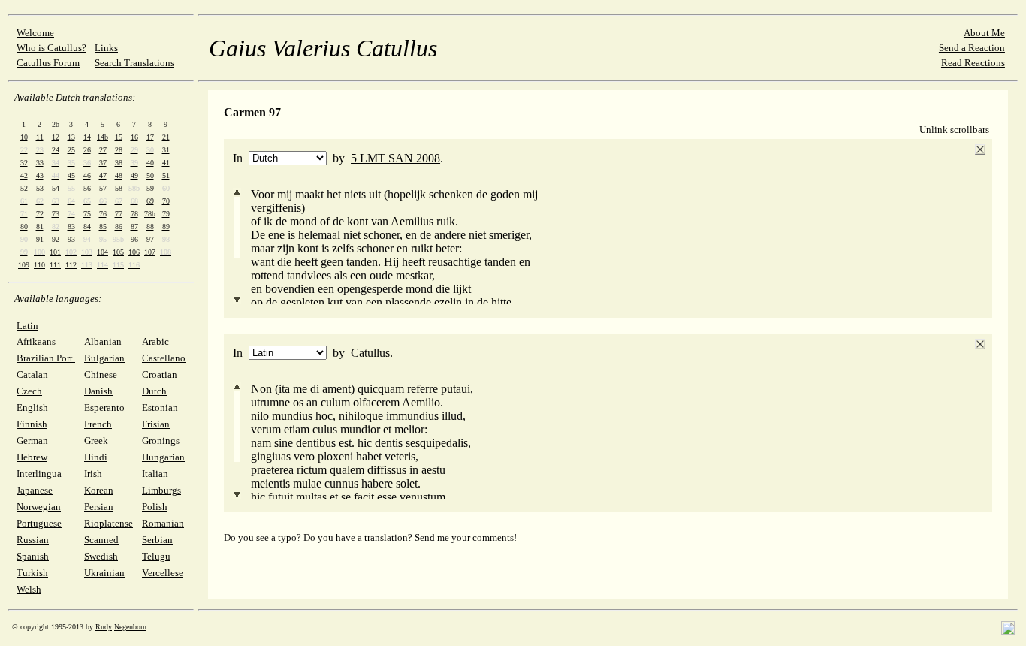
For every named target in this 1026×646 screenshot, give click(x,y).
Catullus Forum (48, 62)
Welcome (35, 32)
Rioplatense (108, 523)
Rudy (103, 627)
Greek (96, 440)
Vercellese (162, 572)
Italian (155, 473)
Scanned (101, 539)
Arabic (155, 341)
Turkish (32, 572)
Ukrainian (104, 572)
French (98, 424)
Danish (98, 391)
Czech (29, 391)
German (32, 440)
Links (106, 47)
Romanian (163, 523)
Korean (98, 490)
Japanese (35, 490)
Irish (93, 473)
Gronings (161, 440)
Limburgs (161, 490)
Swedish (101, 556)
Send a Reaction (972, 47)
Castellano (164, 358)
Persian (98, 506)
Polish (154, 506)
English (32, 407)
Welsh (29, 589)
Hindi (95, 457)
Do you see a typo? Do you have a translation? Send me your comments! (370, 537)
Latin (27, 325)
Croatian (159, 374)
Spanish (33, 556)
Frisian (156, 424)
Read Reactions (973, 62)
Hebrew (32, 457)
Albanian (103, 341)
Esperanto (104, 407)
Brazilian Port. (46, 358)
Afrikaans (36, 341)
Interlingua (39, 473)
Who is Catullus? (51, 47)
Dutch (154, 391)
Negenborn (130, 627)
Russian (33, 539)
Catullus (370, 352)
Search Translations (134, 62)
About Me (984, 32)
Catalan (32, 374)
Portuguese (39, 523)
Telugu (156, 556)
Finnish (32, 424)
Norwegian (39, 506)
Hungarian (163, 457)
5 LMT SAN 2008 (395, 158)
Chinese (100, 374)
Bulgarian (104, 358)
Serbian (157, 539)
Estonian (160, 407)
